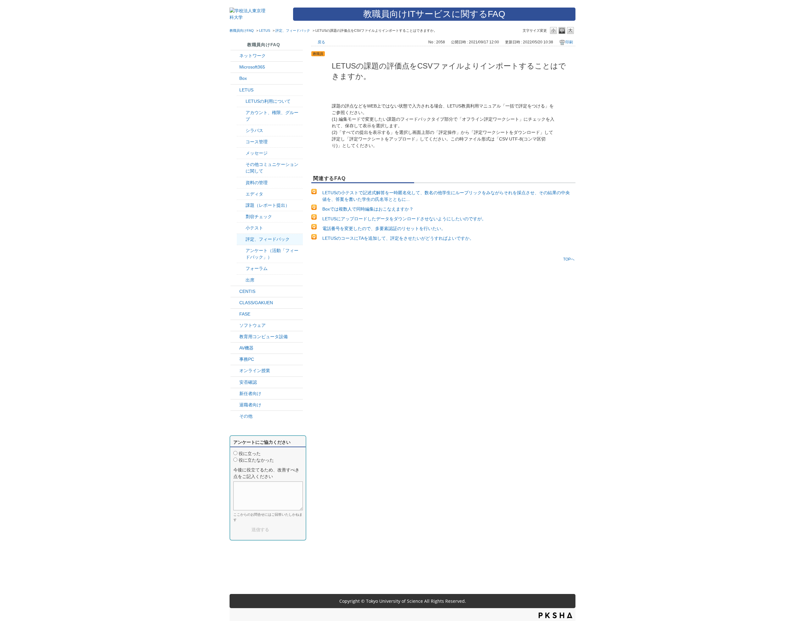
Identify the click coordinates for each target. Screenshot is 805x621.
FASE (244, 313)
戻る (321, 42)
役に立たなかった (256, 460)
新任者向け (250, 393)
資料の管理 (257, 182)
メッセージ (257, 153)
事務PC (246, 359)
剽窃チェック (259, 216)
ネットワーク (252, 55)
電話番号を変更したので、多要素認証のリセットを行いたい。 (384, 228)
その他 (246, 416)
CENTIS (247, 291)
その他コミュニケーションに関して (272, 167)
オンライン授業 (254, 370)
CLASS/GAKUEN (256, 302)
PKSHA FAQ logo (555, 615)
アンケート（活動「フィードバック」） (272, 254)
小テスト (254, 227)
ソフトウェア (252, 325)
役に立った (250, 453)
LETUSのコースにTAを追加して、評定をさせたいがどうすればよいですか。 (398, 238)
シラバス (254, 130)
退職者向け (250, 404)
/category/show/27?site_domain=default (235, 314)
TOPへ (569, 259)
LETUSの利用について (268, 101)
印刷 (569, 42)
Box (243, 78)
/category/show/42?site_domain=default (235, 90)
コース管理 (257, 141)
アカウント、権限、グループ (272, 116)
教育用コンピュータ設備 (263, 336)
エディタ (254, 193)
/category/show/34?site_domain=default (235, 55)
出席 (250, 280)
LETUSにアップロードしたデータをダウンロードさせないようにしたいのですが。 (404, 218)
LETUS (264, 30)
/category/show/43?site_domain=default (235, 78)
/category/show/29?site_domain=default (235, 67)
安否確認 (248, 382)
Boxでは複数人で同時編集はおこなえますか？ (368, 209)
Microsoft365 (252, 66)
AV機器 (246, 347)
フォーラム (257, 268)
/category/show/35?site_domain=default (235, 359)
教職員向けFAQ (242, 30)
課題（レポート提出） (268, 205)
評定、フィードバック (292, 30)
